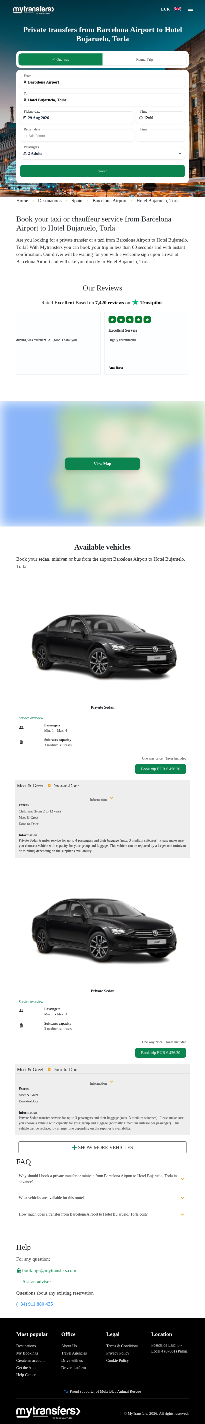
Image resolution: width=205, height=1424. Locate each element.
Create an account (30, 1360)
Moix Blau (108, 1391)
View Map (102, 464)
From (28, 76)
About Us (69, 1346)
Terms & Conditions (122, 1346)
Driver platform (73, 1368)
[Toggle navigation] (191, 11)
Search (102, 171)
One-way (62, 59)
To (26, 94)
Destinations (26, 1346)
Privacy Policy (117, 1353)
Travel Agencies (74, 1353)
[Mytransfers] (33, 9)
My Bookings (27, 1353)
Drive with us (72, 1360)
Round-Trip (144, 59)
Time (143, 111)
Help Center (26, 1375)
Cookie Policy (117, 1360)
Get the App (26, 1368)
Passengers (31, 147)
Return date (32, 129)
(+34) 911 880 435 (34, 1304)
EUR (166, 9)
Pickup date (32, 111)
